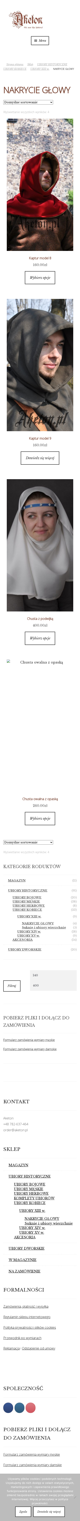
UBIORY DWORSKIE (24, 949)
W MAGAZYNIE (23, 1260)
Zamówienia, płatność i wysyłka (25, 1306)
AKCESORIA (23, 940)
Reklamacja (11, 1348)
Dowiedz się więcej (40, 458)
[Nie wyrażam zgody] (75, 1497)
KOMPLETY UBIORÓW (34, 1198)
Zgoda (23, 1511)
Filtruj (12, 986)
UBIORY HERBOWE (29, 905)
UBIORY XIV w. (29, 931)
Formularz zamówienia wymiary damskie (30, 1049)
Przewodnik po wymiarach (22, 1338)
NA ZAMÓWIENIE (24, 1271)
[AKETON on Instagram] (19, 1408)
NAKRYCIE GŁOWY (38, 923)
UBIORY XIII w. (39, 68)
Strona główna (14, 64)
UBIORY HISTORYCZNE (52, 64)
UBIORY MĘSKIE (26, 901)
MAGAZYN (17, 880)
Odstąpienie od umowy (38, 1348)
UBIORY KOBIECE (14, 68)
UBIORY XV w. (28, 936)
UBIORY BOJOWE (27, 897)
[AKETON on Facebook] (8, 1408)
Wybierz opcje (40, 278)
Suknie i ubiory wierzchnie (44, 927)
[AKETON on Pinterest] (30, 1408)
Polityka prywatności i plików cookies (29, 1327)
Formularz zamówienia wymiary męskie (29, 1040)
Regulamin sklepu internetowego (26, 1317)
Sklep (30, 64)
